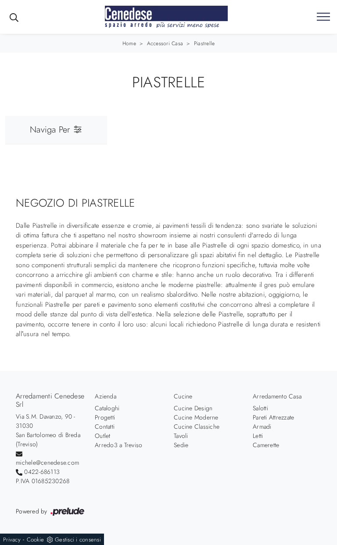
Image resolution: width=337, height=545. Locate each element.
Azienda (105, 396)
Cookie (35, 539)
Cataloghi (107, 408)
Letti (258, 435)
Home (129, 43)
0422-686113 (42, 471)
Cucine (183, 396)
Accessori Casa (165, 43)
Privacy (12, 539)
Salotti (260, 408)
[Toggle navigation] (323, 17)
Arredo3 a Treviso (118, 445)
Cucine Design (193, 408)
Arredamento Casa (277, 396)
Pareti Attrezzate (273, 417)
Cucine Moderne (196, 417)
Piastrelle (204, 43)
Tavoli (181, 435)
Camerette (266, 445)
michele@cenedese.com (47, 462)
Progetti (105, 417)
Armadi (262, 426)
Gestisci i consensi (78, 539)
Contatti (105, 426)
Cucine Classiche (196, 426)
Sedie (181, 445)
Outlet (103, 435)
